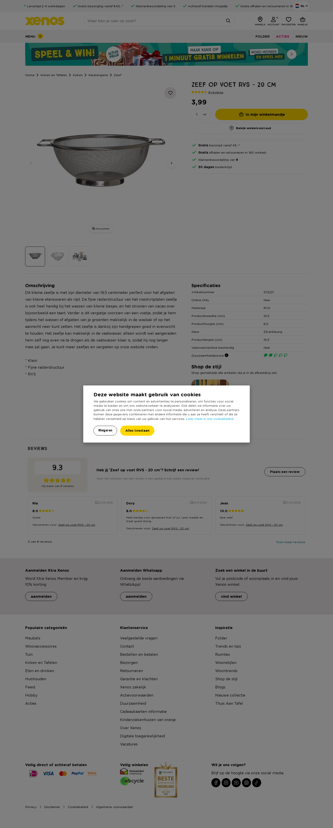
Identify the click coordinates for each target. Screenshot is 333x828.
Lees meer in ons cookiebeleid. (210, 418)
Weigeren (105, 430)
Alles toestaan (137, 430)
